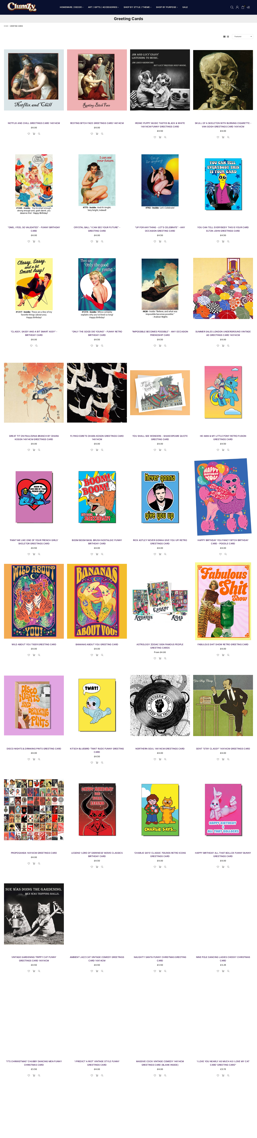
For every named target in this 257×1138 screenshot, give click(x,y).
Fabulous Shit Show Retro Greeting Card (223, 644)
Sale (185, 7)
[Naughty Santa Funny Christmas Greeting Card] (160, 914)
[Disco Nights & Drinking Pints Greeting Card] (34, 705)
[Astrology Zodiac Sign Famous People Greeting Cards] (160, 601)
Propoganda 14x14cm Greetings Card (34, 853)
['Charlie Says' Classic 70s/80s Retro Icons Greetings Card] (160, 810)
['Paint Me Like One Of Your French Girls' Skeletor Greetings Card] (34, 497)
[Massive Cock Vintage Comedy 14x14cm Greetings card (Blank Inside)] (160, 1018)
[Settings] (247, 7)
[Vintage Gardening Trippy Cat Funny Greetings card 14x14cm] (34, 914)
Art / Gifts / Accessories (103, 7)
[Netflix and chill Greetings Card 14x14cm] (34, 80)
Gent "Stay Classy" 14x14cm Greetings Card (223, 748)
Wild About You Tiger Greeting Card (34, 644)
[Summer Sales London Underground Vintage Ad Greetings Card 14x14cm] (223, 288)
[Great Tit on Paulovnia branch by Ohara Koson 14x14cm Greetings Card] (34, 393)
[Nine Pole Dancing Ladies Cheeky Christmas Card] (223, 914)
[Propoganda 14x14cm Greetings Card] (34, 810)
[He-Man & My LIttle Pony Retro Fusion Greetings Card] (223, 393)
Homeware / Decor (71, 7)
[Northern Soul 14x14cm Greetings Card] (160, 705)
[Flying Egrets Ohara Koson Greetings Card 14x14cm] (97, 393)
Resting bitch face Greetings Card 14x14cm (97, 123)
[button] (242, 7)
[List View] (227, 36)
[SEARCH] (232, 7)
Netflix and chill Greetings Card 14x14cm (34, 123)
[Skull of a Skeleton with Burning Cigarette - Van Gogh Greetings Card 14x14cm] (223, 80)
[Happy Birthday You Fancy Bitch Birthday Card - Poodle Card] (223, 497)
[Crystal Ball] (97, 184)
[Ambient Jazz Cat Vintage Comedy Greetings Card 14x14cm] (97, 914)
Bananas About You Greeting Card (97, 644)
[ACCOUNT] (237, 7)
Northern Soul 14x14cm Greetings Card (160, 748)
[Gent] (223, 705)
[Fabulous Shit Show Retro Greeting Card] (223, 601)
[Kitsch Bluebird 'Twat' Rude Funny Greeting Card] (97, 705)
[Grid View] (224, 36)
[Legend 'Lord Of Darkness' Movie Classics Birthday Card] (97, 810)
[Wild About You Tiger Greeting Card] (34, 601)
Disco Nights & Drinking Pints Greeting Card (34, 748)
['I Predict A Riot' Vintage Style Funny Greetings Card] (97, 1018)
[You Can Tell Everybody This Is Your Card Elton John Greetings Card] (223, 184)
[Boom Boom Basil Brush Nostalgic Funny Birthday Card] (97, 497)
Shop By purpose (166, 7)
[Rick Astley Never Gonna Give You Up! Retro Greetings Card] (160, 497)
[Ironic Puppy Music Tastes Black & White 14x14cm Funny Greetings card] (160, 80)
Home (6, 26)
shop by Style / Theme (137, 7)
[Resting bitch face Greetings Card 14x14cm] (97, 80)
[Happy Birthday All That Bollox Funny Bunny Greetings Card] (223, 810)
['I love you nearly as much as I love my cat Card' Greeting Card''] (223, 1018)
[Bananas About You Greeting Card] (97, 601)
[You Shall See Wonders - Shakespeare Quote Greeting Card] (160, 393)
